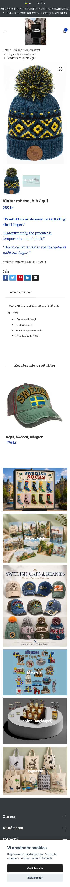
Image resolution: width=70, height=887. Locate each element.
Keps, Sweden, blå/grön (24, 437)
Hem (5, 49)
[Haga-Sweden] (35, 31)
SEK (40, 3)
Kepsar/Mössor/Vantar (21, 54)
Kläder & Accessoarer (26, 49)
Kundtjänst (13, 828)
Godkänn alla (35, 868)
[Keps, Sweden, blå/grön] (35, 406)
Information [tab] (20, 292)
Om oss (9, 817)
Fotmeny (10, 839)
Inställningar (35, 877)
